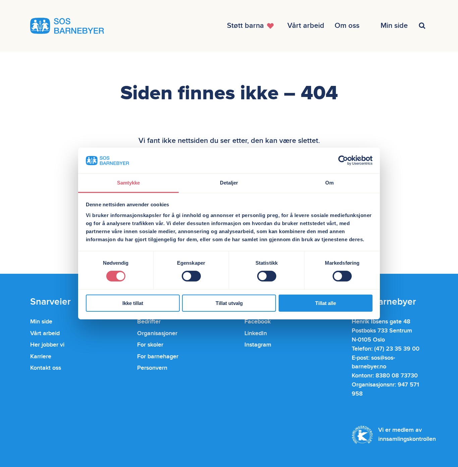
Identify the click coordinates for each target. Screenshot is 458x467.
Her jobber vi (47, 344)
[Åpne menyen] (423, 26)
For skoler (150, 344)
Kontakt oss (45, 367)
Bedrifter (149, 321)
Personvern (152, 367)
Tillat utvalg (229, 303)
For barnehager (157, 356)
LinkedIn (255, 333)
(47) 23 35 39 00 (396, 348)
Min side (41, 321)
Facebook (257, 321)
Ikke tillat (132, 303)
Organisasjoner (157, 333)
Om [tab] (329, 183)
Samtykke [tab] (128, 183)
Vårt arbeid (45, 333)
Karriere (40, 356)
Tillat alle (325, 303)
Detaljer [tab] (229, 183)
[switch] (191, 276)
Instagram (257, 344)
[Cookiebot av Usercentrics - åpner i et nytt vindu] (343, 160)
